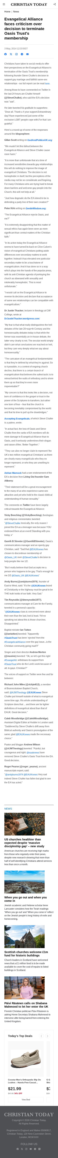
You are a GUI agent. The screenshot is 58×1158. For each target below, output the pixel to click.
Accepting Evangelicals (17, 418)
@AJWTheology (18, 692)
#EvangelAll (10, 660)
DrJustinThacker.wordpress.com (21, 318)
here (47, 83)
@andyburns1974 (14, 774)
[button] (3, 4)
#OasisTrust (10, 664)
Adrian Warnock (13, 473)
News (16, 11)
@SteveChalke (12, 523)
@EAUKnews (37, 549)
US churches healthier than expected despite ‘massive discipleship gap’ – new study (24, 843)
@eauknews (33, 752)
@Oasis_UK (10, 557)
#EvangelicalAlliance (15, 642)
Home (7, 11)
